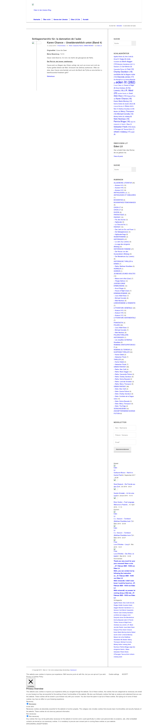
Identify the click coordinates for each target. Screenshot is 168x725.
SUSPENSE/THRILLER (121, 352)
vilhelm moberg (122, 131)
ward (120, 657)
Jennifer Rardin (123, 93)
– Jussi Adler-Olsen (120, 296)
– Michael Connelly (120, 298)
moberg (128, 116)
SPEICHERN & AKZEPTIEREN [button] (36, 724)
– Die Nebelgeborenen (121, 232)
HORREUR (117, 269)
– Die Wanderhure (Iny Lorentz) (124, 256)
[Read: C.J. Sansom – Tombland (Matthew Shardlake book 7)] (116, 516)
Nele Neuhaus (121, 118)
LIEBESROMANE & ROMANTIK (124, 303)
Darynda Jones (125, 76)
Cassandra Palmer (120, 69)
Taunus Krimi (129, 129)
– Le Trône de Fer (119, 224)
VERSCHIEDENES (120, 408)
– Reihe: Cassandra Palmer (123, 374)
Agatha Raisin (119, 56)
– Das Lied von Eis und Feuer (123, 229)
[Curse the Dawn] (36, 46)
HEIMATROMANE (120, 237)
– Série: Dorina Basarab (121, 401)
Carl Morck (127, 66)
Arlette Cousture (123, 605)
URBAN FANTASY (88, 45)
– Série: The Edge (120, 406)
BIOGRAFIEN (118, 200)
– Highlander (118, 222)
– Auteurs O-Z (118, 315)
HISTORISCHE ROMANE (122, 249)
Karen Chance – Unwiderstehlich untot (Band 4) (74, 42)
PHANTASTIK (118, 322)
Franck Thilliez (118, 85)
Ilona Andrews (122, 88)
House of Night (123, 622)
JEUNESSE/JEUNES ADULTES (124, 273)
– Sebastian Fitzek (120, 357)
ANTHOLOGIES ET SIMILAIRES (125, 195)
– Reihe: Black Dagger (121, 372)
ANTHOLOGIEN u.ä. (120, 192)
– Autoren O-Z (118, 190)
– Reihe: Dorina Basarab (122, 379)
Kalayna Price (118, 630)
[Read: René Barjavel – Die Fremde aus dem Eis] (116, 480)
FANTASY (117, 217)
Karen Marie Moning (123, 101)
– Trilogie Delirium (119, 281)
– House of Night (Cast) (121, 291)
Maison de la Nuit (119, 637)
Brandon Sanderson (124, 64)
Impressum (73, 670)
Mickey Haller (119, 116)
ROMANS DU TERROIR (122, 349)
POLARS (117, 325)
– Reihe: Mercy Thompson (122, 384)
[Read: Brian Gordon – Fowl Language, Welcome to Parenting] (116, 498)
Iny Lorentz (122, 89)
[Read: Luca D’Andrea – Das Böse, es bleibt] (116, 551)
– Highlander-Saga (120, 234)
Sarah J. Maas (126, 124)
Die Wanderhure (129, 617)
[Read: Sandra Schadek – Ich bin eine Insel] (116, 489)
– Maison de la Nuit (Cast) (122, 278)
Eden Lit (99, 45)
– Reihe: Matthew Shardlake (123, 266)
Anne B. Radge (120, 59)
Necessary (32, 704)
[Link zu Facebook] (134, 1)
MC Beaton (124, 639)
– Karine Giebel (119, 354)
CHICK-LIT (117, 207)
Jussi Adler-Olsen (123, 94)
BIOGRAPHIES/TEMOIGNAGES (125, 202)
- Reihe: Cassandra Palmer (75, 45)
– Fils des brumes (120, 219)
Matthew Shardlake (125, 109)
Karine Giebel (119, 104)
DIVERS (116, 212)
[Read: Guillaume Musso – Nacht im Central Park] (116, 470)
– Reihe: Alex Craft (120, 369)
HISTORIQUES (119, 239)
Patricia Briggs (122, 121)
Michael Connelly (125, 114)
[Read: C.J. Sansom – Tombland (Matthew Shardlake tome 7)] (116, 530)
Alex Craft (129, 56)
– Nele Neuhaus (119, 300)
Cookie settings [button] (114, 674)
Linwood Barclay (119, 106)
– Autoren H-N (118, 188)
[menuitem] (37, 19)
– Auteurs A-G (118, 310)
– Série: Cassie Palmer (121, 391)
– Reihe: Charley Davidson (122, 376)
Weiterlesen (51, 76)
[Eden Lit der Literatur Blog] (41, 10)
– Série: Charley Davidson (122, 394)
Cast (130, 69)
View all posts (118, 156)
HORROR (117, 271)
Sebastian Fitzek (122, 126)
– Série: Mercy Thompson (122, 403)
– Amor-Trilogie (118, 288)
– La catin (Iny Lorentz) (121, 242)
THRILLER (117, 359)
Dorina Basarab (119, 620)
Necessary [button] (29, 701)
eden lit (125, 81)
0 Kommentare (61, 45)
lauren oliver (130, 104)
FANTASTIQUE (119, 215)
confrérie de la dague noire (122, 615)
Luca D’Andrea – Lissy (121, 544)
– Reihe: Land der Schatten (123, 381)
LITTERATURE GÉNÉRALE (123, 308)
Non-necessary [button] (31, 714)
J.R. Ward (130, 625)
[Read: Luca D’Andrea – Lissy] (116, 542)
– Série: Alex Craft (120, 389)
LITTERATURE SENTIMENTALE (125, 318)
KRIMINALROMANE (120, 293)
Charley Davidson (123, 71)
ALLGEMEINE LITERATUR (123, 183)
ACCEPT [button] (125, 674)
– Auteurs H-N (118, 313)
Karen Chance (124, 98)
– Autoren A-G (118, 185)
